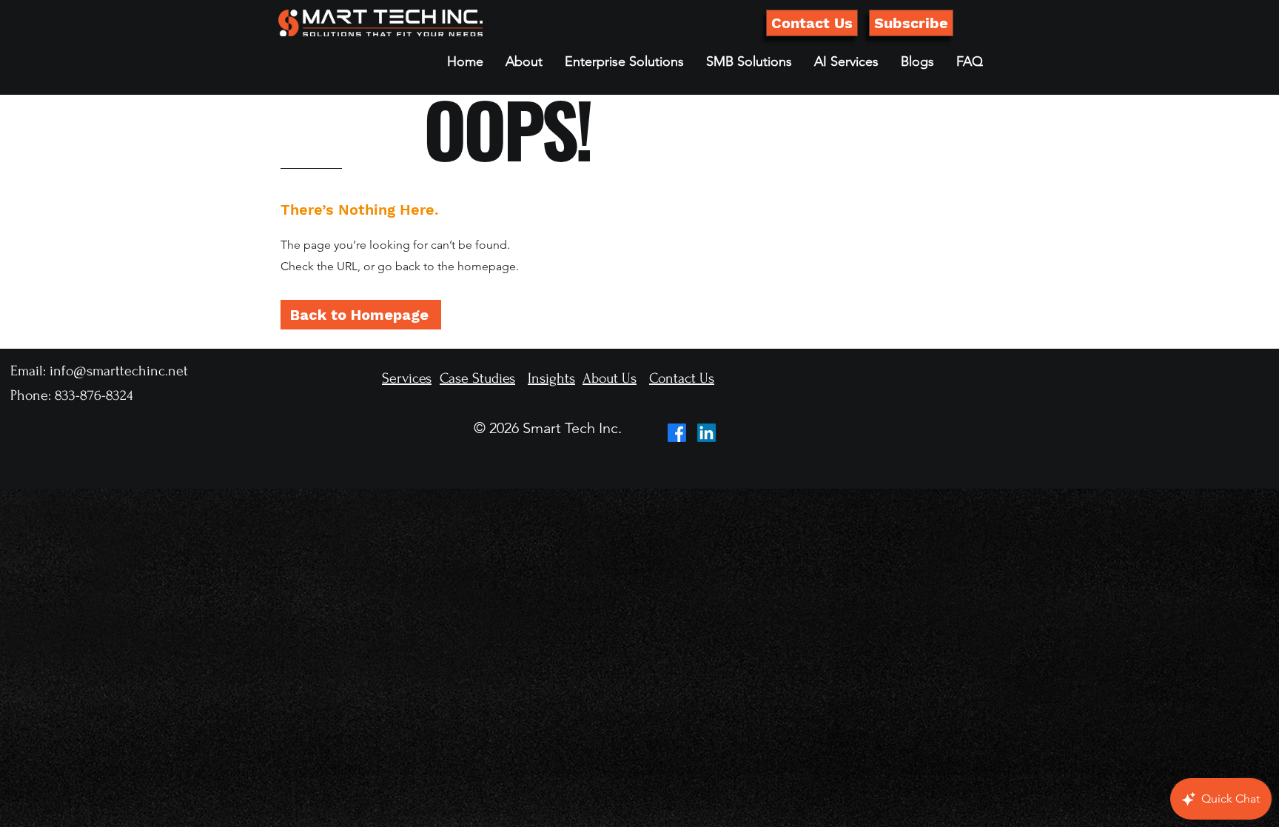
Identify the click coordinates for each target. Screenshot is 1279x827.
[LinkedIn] (706, 432)
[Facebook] (677, 432)
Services (407, 378)
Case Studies (477, 378)
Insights (551, 378)
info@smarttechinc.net (119, 371)
